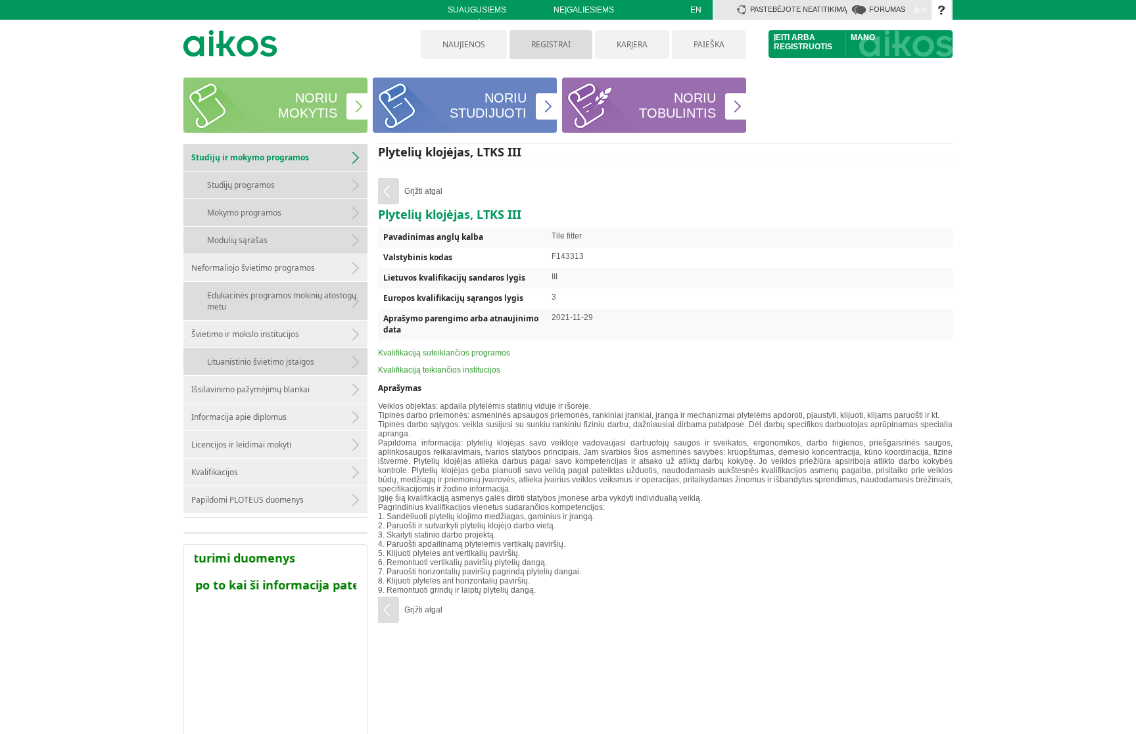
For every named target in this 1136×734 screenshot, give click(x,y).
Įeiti (920, 9)
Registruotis (803, 46)
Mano (863, 37)
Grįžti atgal (423, 191)
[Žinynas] (941, 10)
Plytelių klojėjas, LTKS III (449, 152)
